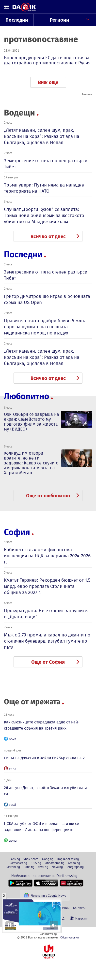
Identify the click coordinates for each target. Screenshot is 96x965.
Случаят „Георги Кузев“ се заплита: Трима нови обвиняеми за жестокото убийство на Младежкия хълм (44, 215)
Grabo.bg (74, 863)
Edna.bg (29, 867)
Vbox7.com (30, 859)
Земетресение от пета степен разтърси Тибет (45, 164)
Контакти (79, 908)
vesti (12, 804)
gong (13, 840)
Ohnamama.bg (54, 863)
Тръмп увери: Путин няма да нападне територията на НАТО (44, 188)
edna (12, 768)
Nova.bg (57, 867)
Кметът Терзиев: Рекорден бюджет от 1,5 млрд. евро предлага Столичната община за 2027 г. (47, 586)
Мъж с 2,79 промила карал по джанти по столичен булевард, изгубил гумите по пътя (47, 641)
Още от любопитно (48, 496)
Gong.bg (47, 859)
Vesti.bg (43, 867)
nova (12, 739)
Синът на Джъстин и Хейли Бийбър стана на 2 (44, 758)
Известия (81, 918)
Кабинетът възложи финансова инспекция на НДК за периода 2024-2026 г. (47, 556)
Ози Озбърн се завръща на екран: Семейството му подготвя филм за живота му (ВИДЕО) (31, 422)
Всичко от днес (48, 236)
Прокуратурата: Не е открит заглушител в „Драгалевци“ (47, 613)
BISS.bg (36, 863)
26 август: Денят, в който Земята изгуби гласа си (45, 790)
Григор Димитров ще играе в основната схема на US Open (47, 299)
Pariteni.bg (13, 867)
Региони (59, 20)
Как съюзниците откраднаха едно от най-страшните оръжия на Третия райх (41, 725)
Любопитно (26, 396)
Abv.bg (15, 859)
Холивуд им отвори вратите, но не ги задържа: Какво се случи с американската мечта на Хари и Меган (31, 462)
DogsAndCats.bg (68, 859)
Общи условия (69, 937)
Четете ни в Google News (48, 895)
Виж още (48, 82)
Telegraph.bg (75, 867)
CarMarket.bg (18, 863)
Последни (16, 20)
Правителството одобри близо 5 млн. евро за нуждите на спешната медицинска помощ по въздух (44, 327)
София (17, 532)
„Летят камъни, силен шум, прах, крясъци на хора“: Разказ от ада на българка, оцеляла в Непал (41, 136)
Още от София (48, 662)
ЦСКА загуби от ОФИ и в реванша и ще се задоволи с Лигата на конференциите (41, 826)
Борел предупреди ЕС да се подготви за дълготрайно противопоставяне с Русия (47, 60)
